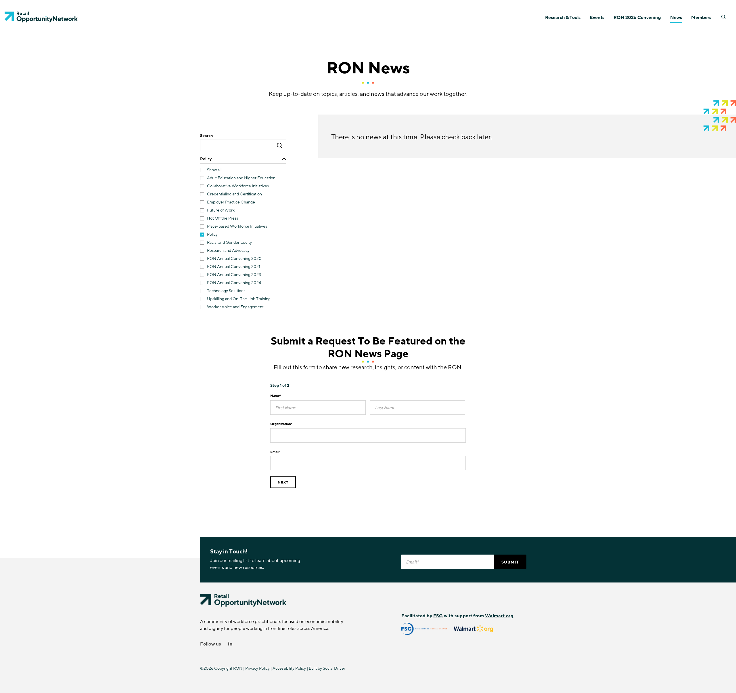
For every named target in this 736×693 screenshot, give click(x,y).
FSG (438, 616)
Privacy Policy (257, 668)
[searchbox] (243, 145)
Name (275, 395)
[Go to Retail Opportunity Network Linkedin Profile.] (230, 644)
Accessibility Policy (289, 668)
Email (275, 452)
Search (206, 136)
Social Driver (334, 668)
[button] (723, 17)
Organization (281, 424)
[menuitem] (562, 17)
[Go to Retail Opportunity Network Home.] (41, 17)
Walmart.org (499, 616)
